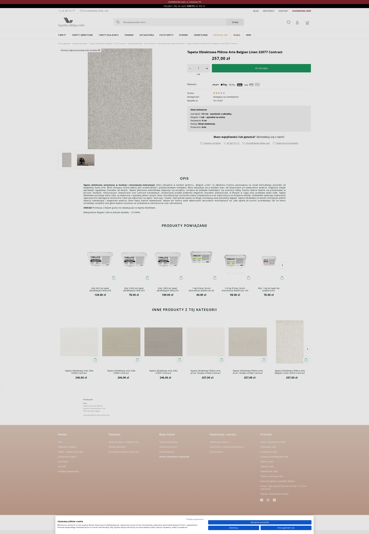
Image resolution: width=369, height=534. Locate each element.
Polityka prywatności (195, 519)
